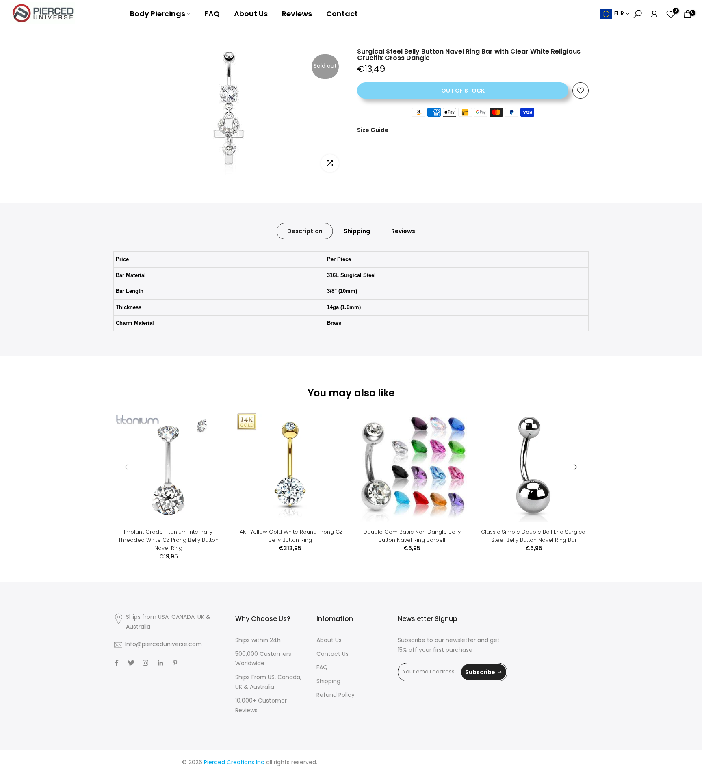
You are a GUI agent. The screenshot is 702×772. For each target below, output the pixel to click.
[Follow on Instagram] (145, 663)
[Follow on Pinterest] (175, 663)
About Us (251, 14)
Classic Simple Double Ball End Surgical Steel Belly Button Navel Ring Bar (534, 536)
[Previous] (127, 467)
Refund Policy (335, 695)
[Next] (574, 467)
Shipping (357, 231)
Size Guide (372, 130)
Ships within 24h (258, 641)
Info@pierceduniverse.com (163, 645)
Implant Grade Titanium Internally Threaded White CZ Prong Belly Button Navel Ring (168, 540)
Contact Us (332, 654)
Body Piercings (157, 14)
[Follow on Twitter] (131, 663)
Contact (342, 14)
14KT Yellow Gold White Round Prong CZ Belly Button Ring (290, 536)
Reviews (297, 14)
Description (305, 231)
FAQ (212, 14)
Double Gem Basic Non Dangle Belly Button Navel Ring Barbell (412, 536)
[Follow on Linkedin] (160, 663)
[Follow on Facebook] (116, 663)
